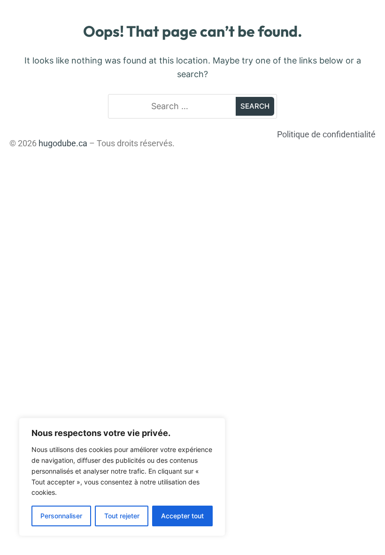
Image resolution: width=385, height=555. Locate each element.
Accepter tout (182, 516)
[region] (122, 477)
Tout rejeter (121, 516)
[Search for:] (173, 106)
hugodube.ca (62, 143)
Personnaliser (61, 516)
